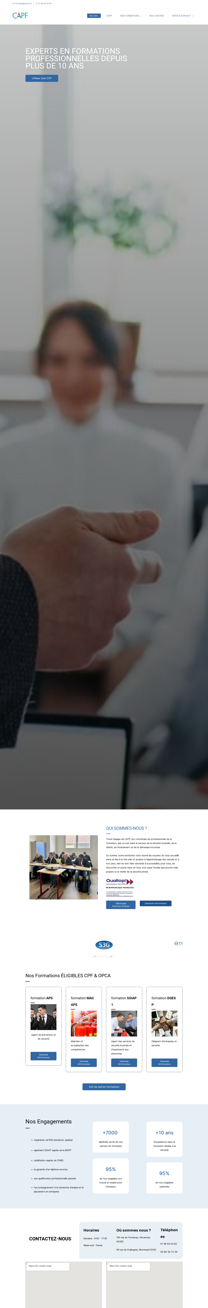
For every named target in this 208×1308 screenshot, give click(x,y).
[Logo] (20, 15)
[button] (29, 945)
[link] (104, 934)
